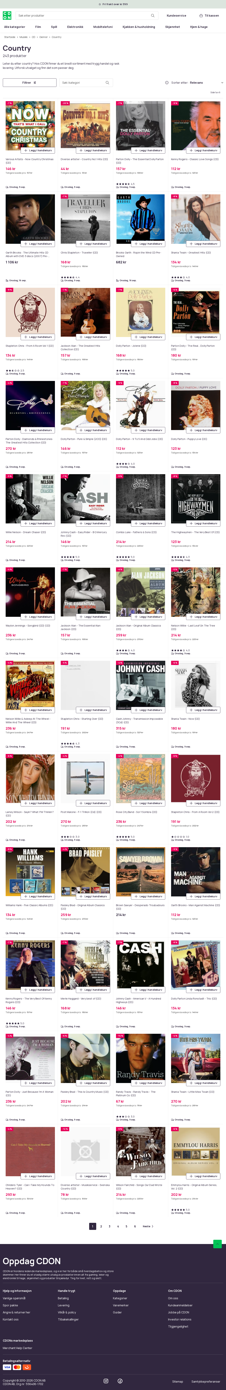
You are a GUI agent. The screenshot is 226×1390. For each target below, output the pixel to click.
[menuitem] (14, 27)
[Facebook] (120, 1381)
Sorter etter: (180, 83)
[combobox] (87, 15)
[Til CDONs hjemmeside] (7, 15)
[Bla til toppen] (217, 1244)
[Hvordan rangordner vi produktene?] (167, 82)
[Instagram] (106, 1381)
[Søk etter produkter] (152, 15)
